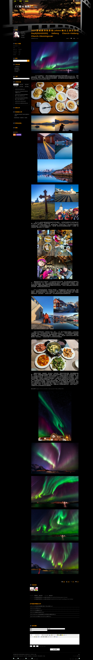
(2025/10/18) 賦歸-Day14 (20, 89)
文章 (15, 1)
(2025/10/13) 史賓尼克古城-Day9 (21, 103)
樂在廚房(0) (17, 68)
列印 (78, 581)
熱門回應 (21, 86)
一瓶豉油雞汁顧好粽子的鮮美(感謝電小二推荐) (21, 115)
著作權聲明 (35, 656)
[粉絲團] (13, 658)
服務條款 (30, 656)
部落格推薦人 (18, 123)
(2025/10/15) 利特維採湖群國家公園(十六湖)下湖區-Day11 (21, 98)
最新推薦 (26, 84)
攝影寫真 (40, 595)
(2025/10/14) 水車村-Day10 (35, 608)
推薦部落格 (23, 33)
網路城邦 (76, 658)
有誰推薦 (34, 585)
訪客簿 (26, 1)
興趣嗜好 (36, 595)
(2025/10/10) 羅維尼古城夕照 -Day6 (37, 612)
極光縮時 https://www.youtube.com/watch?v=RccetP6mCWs (47, 388)
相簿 (20, 1)
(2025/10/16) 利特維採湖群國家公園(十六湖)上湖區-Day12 (41, 606)
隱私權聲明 (40, 656)
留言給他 (23, 37)
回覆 (64, 581)
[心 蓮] (36, 589)
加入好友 (23, 32)
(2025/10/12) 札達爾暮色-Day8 (36, 610)
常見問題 (25, 656)
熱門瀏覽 (16, 86)
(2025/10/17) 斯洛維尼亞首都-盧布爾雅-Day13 (21, 92)
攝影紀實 (50, 595)
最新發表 (16, 84)
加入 (73, 658)
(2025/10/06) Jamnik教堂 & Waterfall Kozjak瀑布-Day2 (40, 616)
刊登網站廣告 (15, 656)
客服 (44, 656)
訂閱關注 (23, 35)
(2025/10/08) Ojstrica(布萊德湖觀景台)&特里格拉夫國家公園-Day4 (43, 614)
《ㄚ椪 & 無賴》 (23, 6)
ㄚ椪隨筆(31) (17, 66)
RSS (14, 134)
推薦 (68, 581)
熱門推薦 (26, 86)
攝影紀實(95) (17, 69)
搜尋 (28, 61)
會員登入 (31, 631)
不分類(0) (16, 71)
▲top (79, 654)
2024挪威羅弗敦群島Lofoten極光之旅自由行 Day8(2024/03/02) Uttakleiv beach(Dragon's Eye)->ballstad (53, 599)
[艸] (32, 589)
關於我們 (21, 656)
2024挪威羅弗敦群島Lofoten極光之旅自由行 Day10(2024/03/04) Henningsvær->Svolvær (50, 597)
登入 (71, 658)
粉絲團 (16, 658)
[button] (33, 635)
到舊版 (35, 7)
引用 (73, 581)
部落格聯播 (19, 134)
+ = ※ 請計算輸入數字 (39, 646)
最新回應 (21, 84)
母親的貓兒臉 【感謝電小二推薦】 (21, 117)
